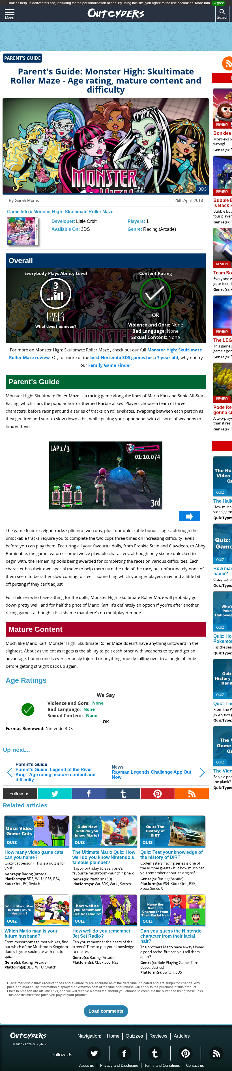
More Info (202, 3)
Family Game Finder (109, 365)
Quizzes (134, 1036)
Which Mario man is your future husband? (31, 933)
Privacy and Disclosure (119, 1065)
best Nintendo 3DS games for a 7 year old (134, 357)
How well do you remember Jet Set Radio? (101, 933)
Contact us (195, 1065)
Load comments (106, 1011)
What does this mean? (55, 326)
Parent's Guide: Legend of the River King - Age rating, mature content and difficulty (56, 772)
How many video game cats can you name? (34, 855)
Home (113, 1036)
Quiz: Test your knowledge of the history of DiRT (171, 855)
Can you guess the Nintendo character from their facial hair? (171, 936)
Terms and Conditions (162, 1065)
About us (86, 1065)
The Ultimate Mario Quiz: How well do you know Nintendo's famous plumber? (103, 857)
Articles (182, 1036)
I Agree (218, 3)
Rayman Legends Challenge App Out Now (151, 772)
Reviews (158, 1036)
